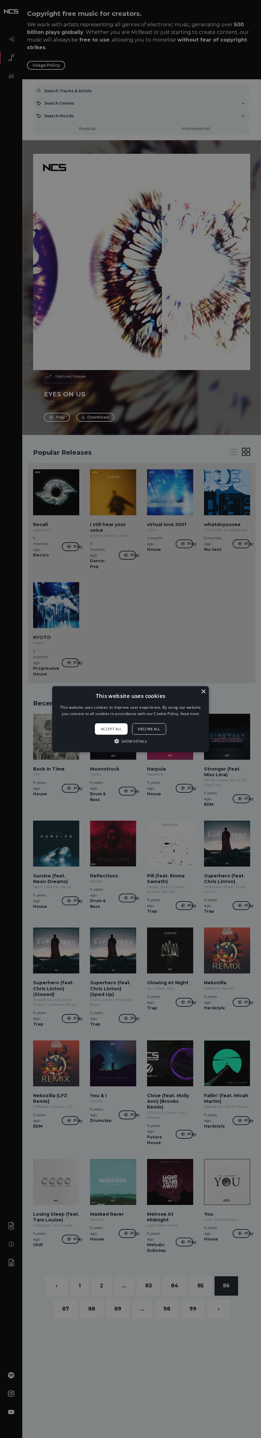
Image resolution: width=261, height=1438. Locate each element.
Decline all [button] (149, 728)
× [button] (203, 691)
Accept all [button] (111, 728)
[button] (130, 719)
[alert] (130, 719)
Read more (189, 713)
